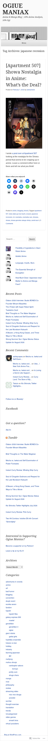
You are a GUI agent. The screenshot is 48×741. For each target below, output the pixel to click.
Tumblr (12, 437)
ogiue (11, 630)
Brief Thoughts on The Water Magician (21, 313)
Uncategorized (11, 714)
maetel (11, 620)
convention (10, 598)
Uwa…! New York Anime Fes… (26, 364)
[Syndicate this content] (7, 437)
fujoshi (8, 610)
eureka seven (11, 604)
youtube (12, 697)
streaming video (12, 691)
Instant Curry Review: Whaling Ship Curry (22, 323)
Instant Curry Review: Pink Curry (18, 512)
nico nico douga (15, 694)
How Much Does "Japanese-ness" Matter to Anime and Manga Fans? (29, 280)
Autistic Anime (21, 256)
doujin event (10, 601)
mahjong (9, 659)
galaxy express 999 (13, 617)
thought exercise (12, 704)
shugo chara (14, 675)
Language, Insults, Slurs (25, 263)
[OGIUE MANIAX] (24, 33)
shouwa (35, 217)
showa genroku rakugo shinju (21, 220)
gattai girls (13, 636)
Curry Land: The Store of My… (25, 378)
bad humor (10, 591)
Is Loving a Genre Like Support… (27, 371)
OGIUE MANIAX (16, 9)
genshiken (10, 623)
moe (7, 681)
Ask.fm (8, 429)
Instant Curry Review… (22, 377)
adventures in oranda (14, 581)
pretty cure (13, 672)
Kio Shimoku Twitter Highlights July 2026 (21, 505)
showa (8, 220)
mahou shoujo (11, 662)
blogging (20, 211)
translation (10, 707)
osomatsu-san (27, 217)
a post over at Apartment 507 (24, 153)
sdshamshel (31, 90)
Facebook (12, 408)
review (8, 688)
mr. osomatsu (17, 217)
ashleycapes (18, 356)
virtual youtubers (12, 723)
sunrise (8, 701)
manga (8, 678)
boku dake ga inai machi (17, 214)
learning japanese (13, 652)
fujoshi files (13, 614)
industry (9, 649)
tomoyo (15, 668)
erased (28, 214)
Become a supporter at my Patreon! (20, 546)
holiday (8, 646)
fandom (9, 607)
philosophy (10, 685)
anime (14, 211)
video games (11, 717)
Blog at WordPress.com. (13, 735)
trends (26, 211)
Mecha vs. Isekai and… (22, 363)
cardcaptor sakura (16, 665)
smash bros (13, 720)
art (7, 588)
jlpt (10, 656)
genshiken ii (13, 627)
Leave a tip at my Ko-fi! (15, 551)
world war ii (35, 220)
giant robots (10, 633)
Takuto (15, 383)
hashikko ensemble (13, 639)
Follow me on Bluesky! (14, 399)
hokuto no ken (11, 643)
